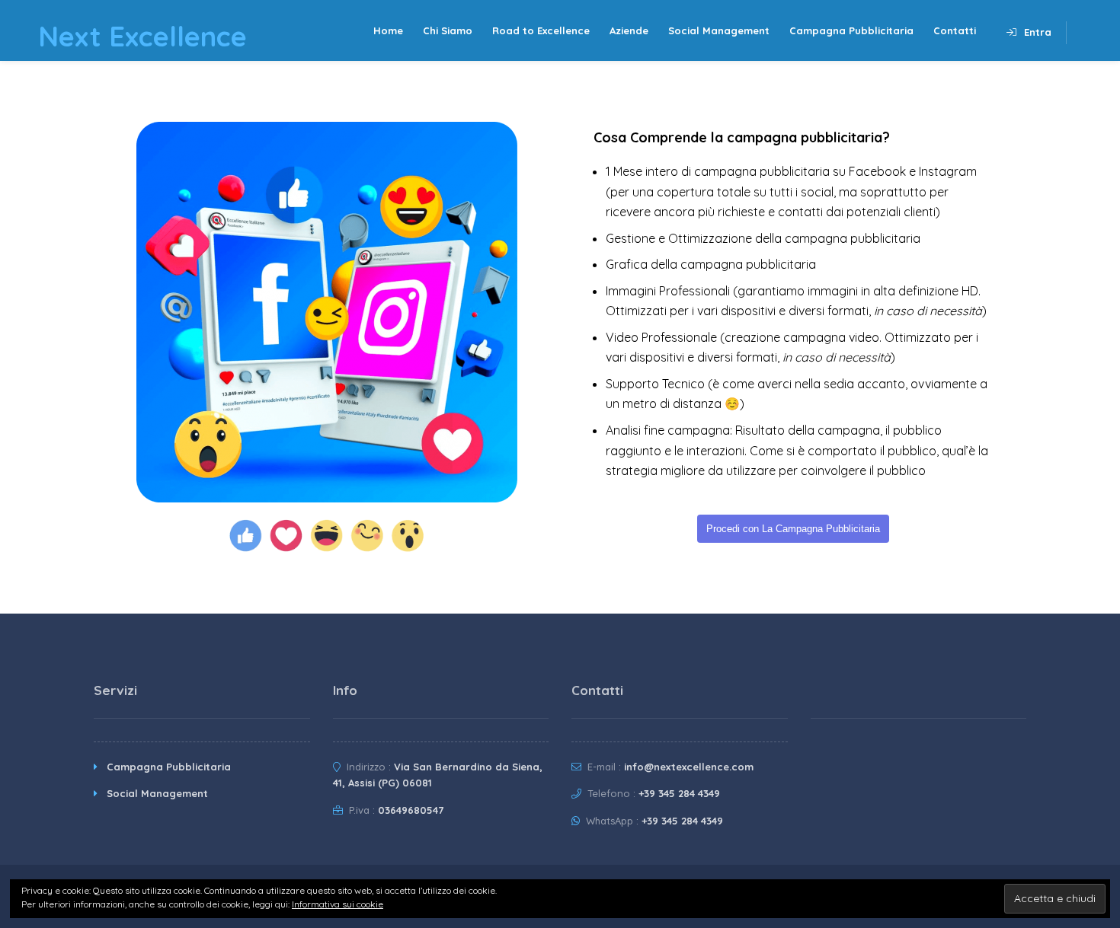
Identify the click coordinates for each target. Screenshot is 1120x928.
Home (388, 30)
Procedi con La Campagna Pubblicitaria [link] (793, 528)
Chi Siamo (447, 30)
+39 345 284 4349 (679, 793)
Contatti (954, 30)
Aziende (629, 30)
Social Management (719, 30)
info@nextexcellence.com (689, 767)
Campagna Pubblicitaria (851, 30)
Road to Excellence (541, 30)
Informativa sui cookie (337, 904)
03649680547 (410, 810)
